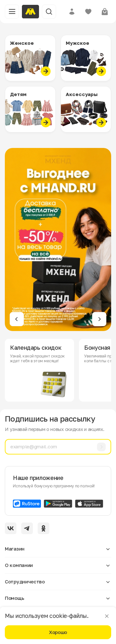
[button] (17, 319)
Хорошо (58, 632)
